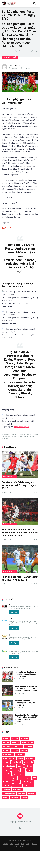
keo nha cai (16, 762)
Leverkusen (7, 434)
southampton (28, 786)
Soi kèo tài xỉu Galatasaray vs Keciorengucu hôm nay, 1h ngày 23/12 (19, 485)
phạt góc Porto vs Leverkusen (29, 434)
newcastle (6, 774)
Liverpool (6, 770)
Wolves (24, 797)
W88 (10, 635)
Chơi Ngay (14, 612)
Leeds (20, 766)
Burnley (15, 750)
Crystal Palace (8, 754)
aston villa (24, 738)
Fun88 (11, 619)
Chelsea (24, 750)
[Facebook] (20, 828)
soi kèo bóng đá (27, 782)
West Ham (15, 797)
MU (23, 770)
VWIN (15, 846)
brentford (28, 746)
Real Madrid (7, 782)
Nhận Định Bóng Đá (10, 57)
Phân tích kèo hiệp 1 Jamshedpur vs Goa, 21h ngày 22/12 (20, 578)
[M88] (4, 608)
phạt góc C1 (15, 434)
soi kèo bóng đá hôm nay (12, 786)
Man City (16, 770)
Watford (5, 797)
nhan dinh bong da (9, 778)
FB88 (11, 649)
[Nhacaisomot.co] (9, 3)
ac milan (6, 738)
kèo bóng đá (28, 762)
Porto (3, 436)
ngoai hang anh (18, 774)
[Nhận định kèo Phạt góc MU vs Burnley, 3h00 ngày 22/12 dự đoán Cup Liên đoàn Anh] (20, 511)
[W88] (4, 639)
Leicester (29, 766)
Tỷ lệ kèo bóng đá (9, 793)
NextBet (34, 844)
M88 (10, 604)
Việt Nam (31, 793)
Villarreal (21, 793)
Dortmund (19, 754)
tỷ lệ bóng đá (17, 789)
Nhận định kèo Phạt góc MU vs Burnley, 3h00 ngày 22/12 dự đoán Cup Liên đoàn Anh (20, 532)
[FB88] (4, 654)
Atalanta (6, 742)
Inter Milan (30, 758)
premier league (24, 778)
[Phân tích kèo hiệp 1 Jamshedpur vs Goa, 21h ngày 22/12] (20, 559)
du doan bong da (9, 758)
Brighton (6, 750)
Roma (17, 782)
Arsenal (15, 738)
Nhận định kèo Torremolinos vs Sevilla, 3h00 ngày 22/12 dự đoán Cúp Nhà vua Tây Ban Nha (26, 718)
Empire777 (23, 846)
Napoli (29, 770)
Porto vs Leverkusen (12, 436)
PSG (34, 778)
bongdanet (6, 746)
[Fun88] (4, 623)
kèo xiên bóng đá (9, 766)
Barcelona (15, 742)
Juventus (6, 762)
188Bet (5, 844)
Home (3, 51)
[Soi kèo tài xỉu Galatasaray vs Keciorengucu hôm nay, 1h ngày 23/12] (20, 464)
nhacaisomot (16, 66)
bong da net (18, 746)
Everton (20, 758)
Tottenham (6, 789)
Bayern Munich (27, 742)
